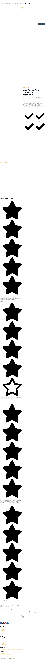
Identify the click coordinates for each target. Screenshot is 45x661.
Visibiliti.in (13, 658)
